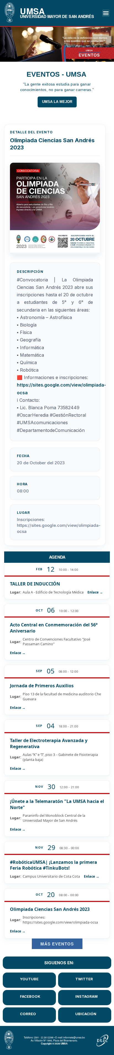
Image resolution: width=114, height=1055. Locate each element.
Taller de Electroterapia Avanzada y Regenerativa (48, 743)
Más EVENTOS (57, 944)
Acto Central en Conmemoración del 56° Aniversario (54, 628)
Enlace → (95, 592)
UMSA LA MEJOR (57, 102)
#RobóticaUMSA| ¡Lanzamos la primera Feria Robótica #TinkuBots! (53, 865)
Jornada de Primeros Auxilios (42, 686)
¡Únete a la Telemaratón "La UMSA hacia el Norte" (57, 804)
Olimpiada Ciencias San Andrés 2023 (50, 909)
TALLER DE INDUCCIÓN (35, 584)
